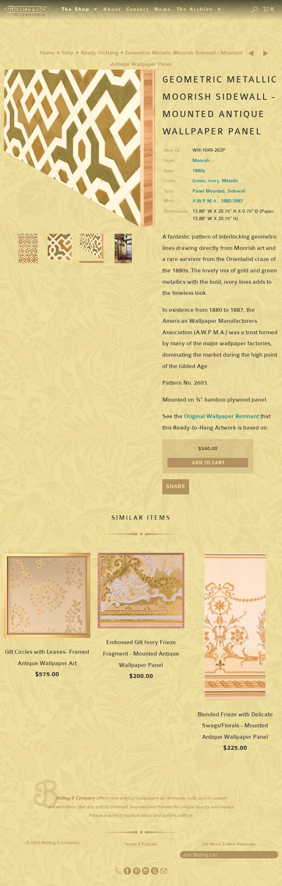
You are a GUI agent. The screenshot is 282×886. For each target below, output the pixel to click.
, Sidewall (234, 191)
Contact (137, 9)
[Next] (266, 53)
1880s (198, 171)
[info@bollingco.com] (163, 873)
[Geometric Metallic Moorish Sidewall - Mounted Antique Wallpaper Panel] (79, 149)
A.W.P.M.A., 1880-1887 (217, 201)
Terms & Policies (141, 844)
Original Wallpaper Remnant (221, 416)
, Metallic (228, 181)
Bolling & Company (61, 842)
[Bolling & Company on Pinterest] (137, 873)
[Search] (254, 10)
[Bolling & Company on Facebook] (128, 873)
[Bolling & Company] (26, 10)
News (162, 9)
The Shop (78, 9)
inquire (111, 815)
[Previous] (253, 53)
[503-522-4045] (119, 873)
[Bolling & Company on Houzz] (155, 873)
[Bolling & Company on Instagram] (146, 873)
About (112, 9)
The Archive (197, 9)
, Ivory (212, 181)
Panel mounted (208, 191)
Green (198, 181)
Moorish (201, 160)
